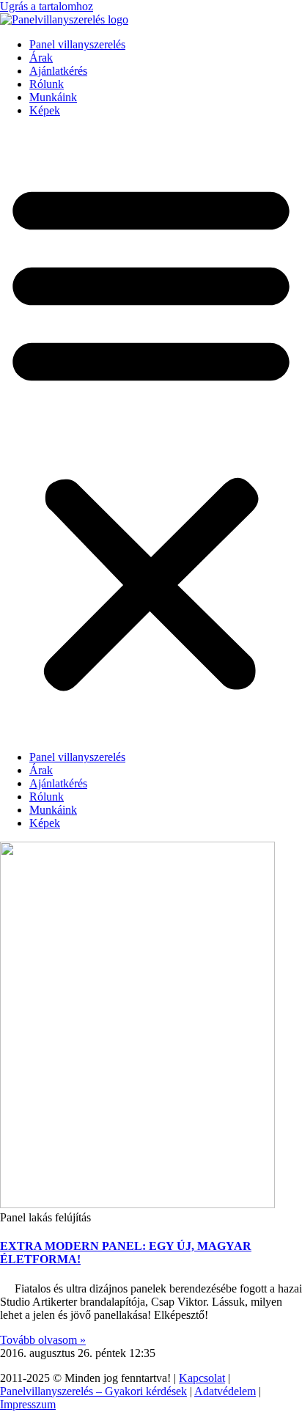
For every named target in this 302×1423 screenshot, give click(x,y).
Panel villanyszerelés (77, 44)
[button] (151, 434)
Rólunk (46, 84)
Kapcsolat (202, 1378)
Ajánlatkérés (58, 71)
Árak (41, 57)
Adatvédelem (225, 1391)
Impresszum (28, 1404)
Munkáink (53, 97)
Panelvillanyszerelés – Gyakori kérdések (93, 1391)
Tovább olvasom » (43, 1340)
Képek (44, 110)
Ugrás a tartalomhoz (46, 6)
